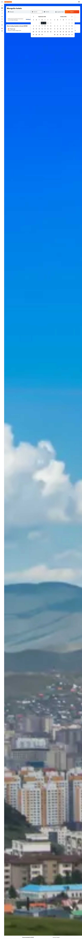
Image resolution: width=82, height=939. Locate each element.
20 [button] (33, 31)
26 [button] (50, 31)
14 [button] (36, 28)
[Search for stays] (2, 8)
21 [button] (36, 31)
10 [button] (45, 26)
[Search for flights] (2, 5)
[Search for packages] (2, 13)
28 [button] (36, 34)
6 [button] (33, 26)
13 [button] (33, 28)
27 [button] (33, 34)
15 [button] (39, 28)
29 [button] (39, 34)
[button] (2, 2)
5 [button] (50, 23)
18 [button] (47, 28)
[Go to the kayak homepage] (8, 2)
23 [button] (42, 31)
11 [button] (47, 26)
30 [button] (42, 34)
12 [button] (50, 26)
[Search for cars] (2, 10)
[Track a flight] (2, 21)
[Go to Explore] (2, 19)
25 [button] (47, 31)
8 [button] (66, 26)
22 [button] (39, 31)
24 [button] (45, 31)
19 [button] (50, 28)
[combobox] (19, 12)
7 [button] (36, 26)
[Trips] (2, 25)
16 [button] (42, 28)
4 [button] (54, 26)
